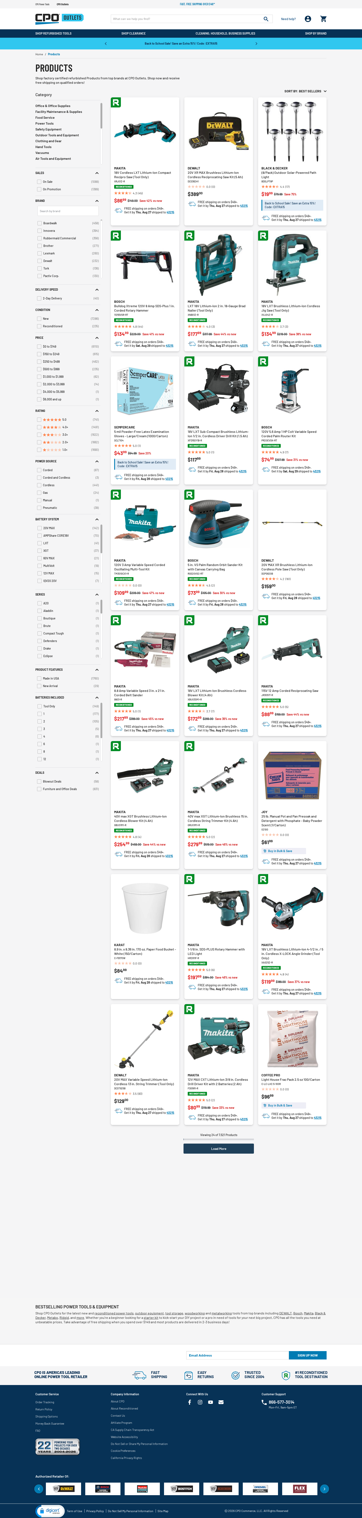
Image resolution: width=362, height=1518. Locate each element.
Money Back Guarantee (49, 1423)
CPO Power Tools (42, 4)
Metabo (52, 1317)
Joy (264, 812)
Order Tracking (44, 1402)
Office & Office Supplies (52, 106)
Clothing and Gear (48, 141)
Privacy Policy (95, 1511)
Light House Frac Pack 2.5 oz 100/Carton (290, 1079)
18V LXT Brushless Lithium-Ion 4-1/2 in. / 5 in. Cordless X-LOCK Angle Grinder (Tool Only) (292, 953)
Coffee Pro (270, 1075)
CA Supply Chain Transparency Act (132, 1430)
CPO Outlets (63, 4)
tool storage (174, 1313)
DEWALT (285, 1313)
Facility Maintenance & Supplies (58, 111)
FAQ (37, 1430)
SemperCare (124, 427)
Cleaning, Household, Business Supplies (225, 33)
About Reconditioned (124, 1408)
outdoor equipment (149, 1313)
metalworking (222, 1313)
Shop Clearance (134, 33)
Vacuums (42, 153)
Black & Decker (274, 168)
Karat (119, 945)
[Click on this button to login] (308, 19)
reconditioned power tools (114, 1313)
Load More (218, 1148)
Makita (120, 168)
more (80, 1317)
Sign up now (308, 1355)
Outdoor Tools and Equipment (57, 135)
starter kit (151, 1317)
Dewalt (194, 168)
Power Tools (44, 123)
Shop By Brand (316, 33)
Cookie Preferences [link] (123, 1450)
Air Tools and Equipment (53, 158)
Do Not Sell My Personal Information (130, 1511)
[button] (67, 173)
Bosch (119, 301)
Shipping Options (46, 1416)
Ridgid (64, 1317)
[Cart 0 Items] (323, 18)
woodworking (195, 1313)
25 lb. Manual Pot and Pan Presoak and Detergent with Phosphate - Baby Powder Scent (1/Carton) (291, 820)
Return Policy (43, 1409)
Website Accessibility (124, 1437)
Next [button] (256, 43)
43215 (170, 212)
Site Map (163, 1511)
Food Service (45, 117)
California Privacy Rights (126, 1458)
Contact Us (118, 1415)
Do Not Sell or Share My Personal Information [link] (139, 1444)
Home (39, 54)
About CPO (117, 1401)
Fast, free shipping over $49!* (197, 4)
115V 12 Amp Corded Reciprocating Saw (289, 691)
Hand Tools (43, 147)
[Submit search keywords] (266, 19)
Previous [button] (106, 43)
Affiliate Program (121, 1422)
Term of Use (74, 1511)
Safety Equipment (48, 129)
